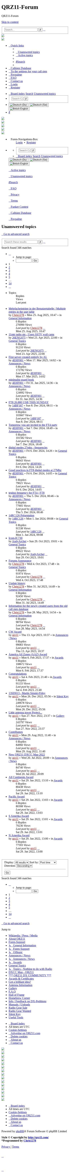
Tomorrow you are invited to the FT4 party (33, 424)
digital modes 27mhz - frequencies (28, 447)
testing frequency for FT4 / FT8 (27, 492)
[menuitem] (28, 52)
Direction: (10, 865)
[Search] (26, 99)
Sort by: (34, 862)
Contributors (16, 731)
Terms (14, 200)
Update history (17, 583)
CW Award (15, 631)
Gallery (60, 715)
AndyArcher (19, 541)
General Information (20, 318)
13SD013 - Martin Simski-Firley (27, 693)
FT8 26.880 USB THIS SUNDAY (29, 402)
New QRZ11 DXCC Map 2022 (27, 754)
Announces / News (19, 363)
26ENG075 (18, 337)
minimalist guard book (21, 379)
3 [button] (9, 270)
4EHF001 (18, 360)
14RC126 (17, 518)
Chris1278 (18, 315)
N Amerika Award (19, 835)
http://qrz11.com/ (38, 1137)
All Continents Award (21, 777)
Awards (59, 657)
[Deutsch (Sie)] (39, 105)
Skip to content (9, 22)
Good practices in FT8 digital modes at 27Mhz (35, 470)
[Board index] (2, 35)
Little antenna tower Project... (25, 712)
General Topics (17, 340)
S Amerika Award (19, 815)
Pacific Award (17, 796)
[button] (10, 253)
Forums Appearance (20, 560)
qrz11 (15, 635)
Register (31, 142)
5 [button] (9, 276)
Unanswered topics (21, 176)
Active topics (18, 170)
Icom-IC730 (15, 538)
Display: (9, 862)
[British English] (19, 109)
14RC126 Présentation (21, 515)
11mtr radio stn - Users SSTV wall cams (31, 334)
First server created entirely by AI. (28, 357)
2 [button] (9, 267)
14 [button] (10, 283)
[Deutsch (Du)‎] (18, 105)
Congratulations (18, 673)
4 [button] (9, 273)
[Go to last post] (44, 327)
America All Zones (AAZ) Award (28, 654)
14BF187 (17, 405)
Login (19, 142)
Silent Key (63, 696)
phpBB (20, 1131)
